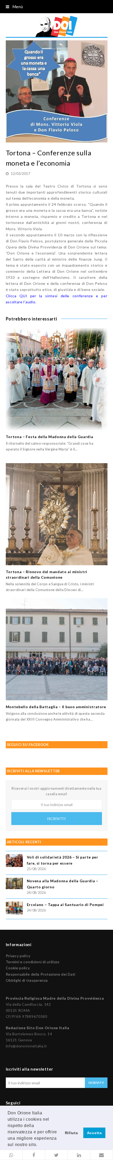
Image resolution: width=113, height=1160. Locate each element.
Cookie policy (18, 968)
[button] (11, 1155)
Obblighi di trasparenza (27, 980)
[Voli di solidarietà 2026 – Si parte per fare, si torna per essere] (14, 861)
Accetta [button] (94, 1133)
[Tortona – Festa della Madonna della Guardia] (56, 379)
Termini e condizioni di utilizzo (33, 962)
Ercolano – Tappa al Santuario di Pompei (65, 904)
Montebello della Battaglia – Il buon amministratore (56, 706)
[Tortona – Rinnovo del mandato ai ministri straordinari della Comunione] (56, 514)
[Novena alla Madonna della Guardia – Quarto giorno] (14, 884)
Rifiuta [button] (71, 1133)
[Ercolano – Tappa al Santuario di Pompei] (14, 909)
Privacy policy (18, 955)
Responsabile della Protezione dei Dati (41, 974)
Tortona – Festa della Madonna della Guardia (49, 436)
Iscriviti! (56, 818)
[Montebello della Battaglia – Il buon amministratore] (56, 649)
